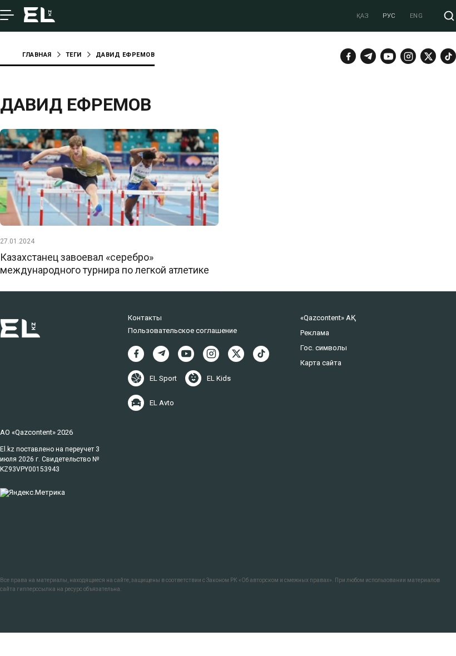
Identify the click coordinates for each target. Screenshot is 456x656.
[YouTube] (388, 56)
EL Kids (219, 378)
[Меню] (7, 15)
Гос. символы (323, 348)
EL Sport (163, 378)
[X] (236, 354)
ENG (416, 15)
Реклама (314, 333)
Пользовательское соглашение (182, 330)
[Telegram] (368, 56)
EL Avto (162, 403)
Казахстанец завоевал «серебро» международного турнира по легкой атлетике (104, 263)
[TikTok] (448, 56)
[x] (428, 56)
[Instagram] (408, 56)
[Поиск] (449, 16)
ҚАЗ (362, 15)
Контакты (145, 318)
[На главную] (39, 15)
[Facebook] (348, 56)
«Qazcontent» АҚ (328, 318)
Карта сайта (320, 363)
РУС (389, 15)
